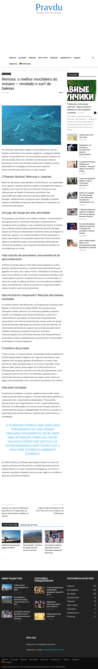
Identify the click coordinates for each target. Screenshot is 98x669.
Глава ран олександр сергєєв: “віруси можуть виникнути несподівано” (79, 107)
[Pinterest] (16, 98)
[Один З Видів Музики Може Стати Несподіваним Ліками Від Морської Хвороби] (72, 243)
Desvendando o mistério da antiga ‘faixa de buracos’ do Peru (32, 547)
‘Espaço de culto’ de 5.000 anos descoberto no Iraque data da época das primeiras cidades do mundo (15, 512)
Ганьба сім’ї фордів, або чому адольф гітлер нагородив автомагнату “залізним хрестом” (86, 197)
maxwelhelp (71, 113)
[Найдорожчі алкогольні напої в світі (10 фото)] (39, 604)
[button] (93, 58)
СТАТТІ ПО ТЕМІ (10, 525)
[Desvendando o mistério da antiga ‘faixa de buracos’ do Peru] (32, 536)
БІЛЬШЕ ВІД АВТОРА (29, 525)
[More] (28, 98)
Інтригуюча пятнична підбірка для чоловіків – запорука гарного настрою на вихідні (87, 166)
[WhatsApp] (21, 98)
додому (4, 70)
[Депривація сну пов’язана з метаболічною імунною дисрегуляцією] (72, 147)
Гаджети (77, 58)
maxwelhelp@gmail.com (53, 649)
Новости (12, 58)
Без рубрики (14, 70)
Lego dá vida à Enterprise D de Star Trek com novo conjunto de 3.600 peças (50, 511)
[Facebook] (4, 98)
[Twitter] (10, 98)
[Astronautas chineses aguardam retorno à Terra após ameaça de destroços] (54, 536)
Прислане (54, 58)
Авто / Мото (43, 58)
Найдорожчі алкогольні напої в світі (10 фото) (53, 604)
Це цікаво (22, 58)
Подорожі (13, 64)
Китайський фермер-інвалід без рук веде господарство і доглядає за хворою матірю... (87, 228)
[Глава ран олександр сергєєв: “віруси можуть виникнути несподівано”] (81, 90)
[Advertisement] (49, 35)
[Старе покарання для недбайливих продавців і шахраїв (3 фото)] (39, 589)
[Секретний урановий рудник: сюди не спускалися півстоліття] (72, 180)
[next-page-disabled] (7, 557)
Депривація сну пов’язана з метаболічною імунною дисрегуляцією (85, 149)
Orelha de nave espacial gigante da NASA (21, 587)
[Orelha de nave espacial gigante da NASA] (11, 536)
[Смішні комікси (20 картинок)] (72, 137)
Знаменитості (65, 58)
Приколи (32, 58)
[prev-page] (3, 557)
